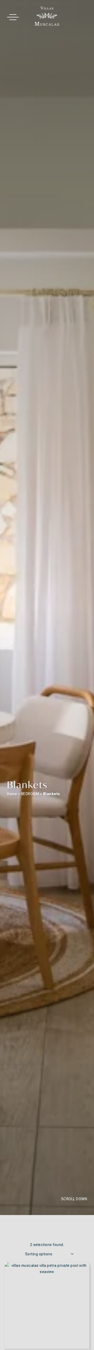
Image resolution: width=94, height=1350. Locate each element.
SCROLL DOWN (74, 1199)
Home (12, 794)
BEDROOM (30, 794)
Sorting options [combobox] (38, 1254)
